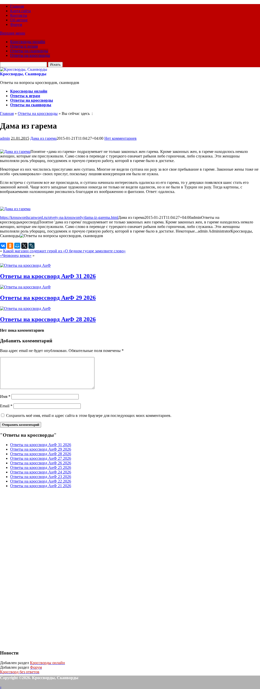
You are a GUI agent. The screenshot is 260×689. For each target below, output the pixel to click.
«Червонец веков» (15, 255)
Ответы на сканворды (29, 51)
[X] (24, 246)
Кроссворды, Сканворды (23, 74)
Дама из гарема (43, 138)
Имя (5, 396)
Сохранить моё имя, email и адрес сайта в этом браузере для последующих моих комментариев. (88, 415)
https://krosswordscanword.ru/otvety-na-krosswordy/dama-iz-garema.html (59, 217)
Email (6, 406)
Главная (17, 6)
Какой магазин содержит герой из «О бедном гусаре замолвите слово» (64, 251)
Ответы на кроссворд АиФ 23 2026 (40, 476)
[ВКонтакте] (3, 246)
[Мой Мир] (17, 246)
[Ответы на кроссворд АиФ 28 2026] (25, 308)
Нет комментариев (120, 138)
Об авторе (19, 20)
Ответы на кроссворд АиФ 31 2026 (48, 276)
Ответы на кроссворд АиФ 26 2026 (40, 463)
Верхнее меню (12, 33)
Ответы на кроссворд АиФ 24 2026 (40, 472)
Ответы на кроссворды (30, 55)
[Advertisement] (38, 568)
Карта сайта (20, 11)
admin (5, 138)
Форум (16, 24)
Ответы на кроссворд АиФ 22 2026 (40, 481)
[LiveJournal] (31, 246)
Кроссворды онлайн (27, 42)
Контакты (18, 15)
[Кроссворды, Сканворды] (23, 69)
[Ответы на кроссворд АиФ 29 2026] (25, 287)
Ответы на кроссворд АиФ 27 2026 (40, 458)
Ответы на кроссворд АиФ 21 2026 (40, 486)
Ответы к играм (24, 46)
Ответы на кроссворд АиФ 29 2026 (48, 297)
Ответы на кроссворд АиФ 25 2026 (40, 467)
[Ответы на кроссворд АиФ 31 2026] (25, 265)
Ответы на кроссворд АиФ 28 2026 (48, 319)
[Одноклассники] (10, 246)
